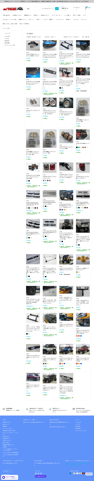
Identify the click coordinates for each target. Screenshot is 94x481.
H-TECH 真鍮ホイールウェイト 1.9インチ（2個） (82, 120)
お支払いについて (7, 440)
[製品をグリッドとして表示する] (86, 36)
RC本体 (35, 15)
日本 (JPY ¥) (6, 471)
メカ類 (37, 19)
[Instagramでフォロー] (41, 473)
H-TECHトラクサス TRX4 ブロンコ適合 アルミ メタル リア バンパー (33, 357)
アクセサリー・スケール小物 (9, 19)
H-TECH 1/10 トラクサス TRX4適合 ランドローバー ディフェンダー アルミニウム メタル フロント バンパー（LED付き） (66, 83)
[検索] (57, 8)
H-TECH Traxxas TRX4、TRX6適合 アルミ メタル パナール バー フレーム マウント (49, 301)
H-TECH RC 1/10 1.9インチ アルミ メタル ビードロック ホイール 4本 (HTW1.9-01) (49, 112)
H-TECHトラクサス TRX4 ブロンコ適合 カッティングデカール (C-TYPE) (83, 360)
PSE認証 (5, 446)
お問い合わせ (6, 436)
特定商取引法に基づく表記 (9, 430)
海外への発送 (6, 442)
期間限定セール (27, 15)
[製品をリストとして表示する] (88, 36)
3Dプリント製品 (76, 15)
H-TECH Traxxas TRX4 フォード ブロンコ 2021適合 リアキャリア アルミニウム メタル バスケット (82, 303)
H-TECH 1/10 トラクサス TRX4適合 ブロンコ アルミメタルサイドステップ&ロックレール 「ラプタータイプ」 (66, 56)
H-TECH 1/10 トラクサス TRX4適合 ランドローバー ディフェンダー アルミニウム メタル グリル (49, 84)
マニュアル (75, 19)
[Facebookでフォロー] (36, 473)
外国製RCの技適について (8, 444)
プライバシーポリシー (8, 428)
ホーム (4, 28)
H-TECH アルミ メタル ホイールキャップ (33, 111)
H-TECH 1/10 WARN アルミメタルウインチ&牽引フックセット (32, 55)
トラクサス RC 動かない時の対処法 (10, 455)
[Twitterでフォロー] (38, 473)
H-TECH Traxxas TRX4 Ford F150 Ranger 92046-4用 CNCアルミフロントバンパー (49, 232)
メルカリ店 (7, 36)
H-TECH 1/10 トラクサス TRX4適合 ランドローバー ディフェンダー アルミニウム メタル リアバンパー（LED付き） (83, 81)
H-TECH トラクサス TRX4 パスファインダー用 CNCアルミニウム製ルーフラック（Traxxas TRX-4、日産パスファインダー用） (49, 271)
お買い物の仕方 (6, 15)
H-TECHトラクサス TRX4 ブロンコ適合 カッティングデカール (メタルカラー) (50, 389)
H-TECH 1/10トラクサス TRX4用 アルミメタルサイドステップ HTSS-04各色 (33, 177)
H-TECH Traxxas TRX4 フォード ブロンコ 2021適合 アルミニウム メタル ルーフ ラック (66, 299)
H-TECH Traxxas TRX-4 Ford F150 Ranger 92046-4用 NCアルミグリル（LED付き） (49, 202)
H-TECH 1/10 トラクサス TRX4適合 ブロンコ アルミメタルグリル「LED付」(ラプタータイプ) (49, 56)
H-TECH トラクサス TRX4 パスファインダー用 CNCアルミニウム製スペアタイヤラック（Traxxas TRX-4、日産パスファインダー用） (66, 236)
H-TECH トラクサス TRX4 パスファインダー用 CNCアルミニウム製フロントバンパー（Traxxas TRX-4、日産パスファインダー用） (83, 239)
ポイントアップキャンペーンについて (10, 433)
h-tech (8, 28)
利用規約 (5, 426)
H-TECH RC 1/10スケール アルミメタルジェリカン (49, 177)
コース (84, 15)
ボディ (30, 19)
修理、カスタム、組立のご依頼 (10, 23)
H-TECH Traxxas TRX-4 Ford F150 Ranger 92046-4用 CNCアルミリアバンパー (32, 204)
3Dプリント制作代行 (24, 23)
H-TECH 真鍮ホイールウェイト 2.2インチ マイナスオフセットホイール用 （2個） (32, 153)
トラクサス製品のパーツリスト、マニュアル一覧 (10, 449)
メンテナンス (59, 19)
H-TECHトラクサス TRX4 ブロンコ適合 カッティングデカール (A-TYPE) (50, 360)
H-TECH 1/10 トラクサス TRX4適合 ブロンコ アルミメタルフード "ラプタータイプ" (33, 83)
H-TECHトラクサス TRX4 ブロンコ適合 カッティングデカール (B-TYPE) (66, 360)
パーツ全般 (66, 15)
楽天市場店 (7, 43)
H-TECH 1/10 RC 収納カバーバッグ (83, 144)
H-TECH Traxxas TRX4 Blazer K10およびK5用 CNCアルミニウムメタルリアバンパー (82, 204)
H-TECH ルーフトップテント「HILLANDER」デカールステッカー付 (49, 328)
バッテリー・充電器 (47, 19)
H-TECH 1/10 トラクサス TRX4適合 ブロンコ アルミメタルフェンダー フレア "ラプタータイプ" (83, 56)
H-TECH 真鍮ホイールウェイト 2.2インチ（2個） (49, 152)
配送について (6, 424)
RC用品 (67, 19)
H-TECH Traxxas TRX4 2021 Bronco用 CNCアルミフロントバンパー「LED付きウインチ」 (66, 206)
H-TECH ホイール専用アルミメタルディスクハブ (82, 269)
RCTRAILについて (7, 422)
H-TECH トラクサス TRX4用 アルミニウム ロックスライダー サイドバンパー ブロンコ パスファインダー (33, 329)
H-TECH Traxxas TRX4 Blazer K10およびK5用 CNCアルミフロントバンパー (32, 234)
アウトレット (84, 19)
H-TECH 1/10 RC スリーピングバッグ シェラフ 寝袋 (66, 147)
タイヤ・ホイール (56, 15)
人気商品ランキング (17, 15)
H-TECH (27, 52)
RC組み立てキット (45, 15)
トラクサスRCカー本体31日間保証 (10, 452)
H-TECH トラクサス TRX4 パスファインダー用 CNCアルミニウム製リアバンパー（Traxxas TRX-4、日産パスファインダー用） (33, 271)
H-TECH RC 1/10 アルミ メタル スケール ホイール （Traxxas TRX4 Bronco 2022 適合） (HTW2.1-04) (33, 301)
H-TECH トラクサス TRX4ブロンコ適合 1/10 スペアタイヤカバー (66, 269)
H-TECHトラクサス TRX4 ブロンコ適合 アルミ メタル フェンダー (66, 326)
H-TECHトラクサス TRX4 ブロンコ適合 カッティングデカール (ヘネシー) (33, 387)
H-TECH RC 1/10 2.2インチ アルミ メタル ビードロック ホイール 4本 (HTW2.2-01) (66, 113)
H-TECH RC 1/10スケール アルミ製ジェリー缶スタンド (83, 177)
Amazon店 (7, 40)
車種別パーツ (22, 19)
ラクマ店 (7, 38)
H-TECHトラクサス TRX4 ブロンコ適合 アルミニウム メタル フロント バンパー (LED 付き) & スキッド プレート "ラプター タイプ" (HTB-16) (66, 390)
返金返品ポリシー (7, 438)
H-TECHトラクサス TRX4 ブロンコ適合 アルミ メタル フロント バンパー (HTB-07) (83, 332)
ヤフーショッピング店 (10, 45)
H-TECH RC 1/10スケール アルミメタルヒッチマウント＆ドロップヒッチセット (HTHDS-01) (66, 176)
